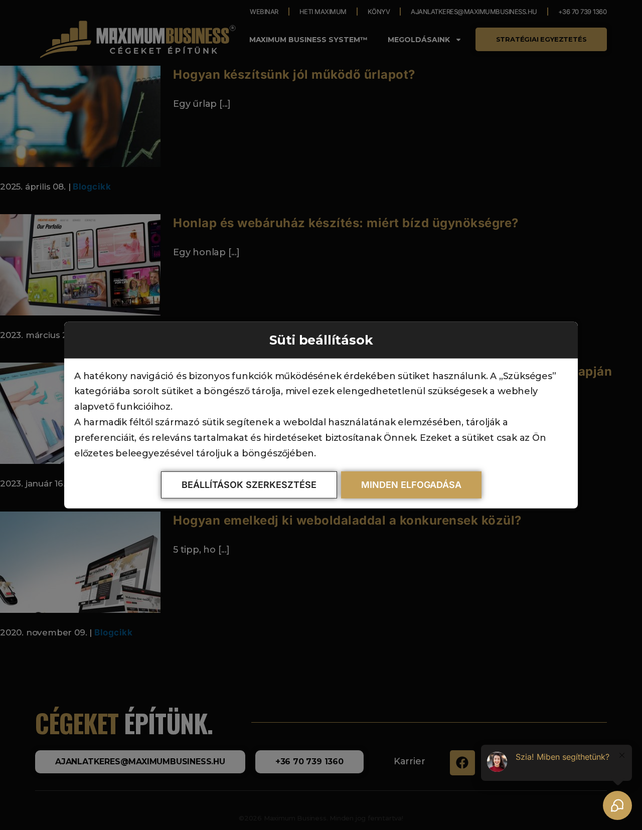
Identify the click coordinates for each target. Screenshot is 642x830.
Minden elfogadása (411, 484)
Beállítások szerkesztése (249, 484)
